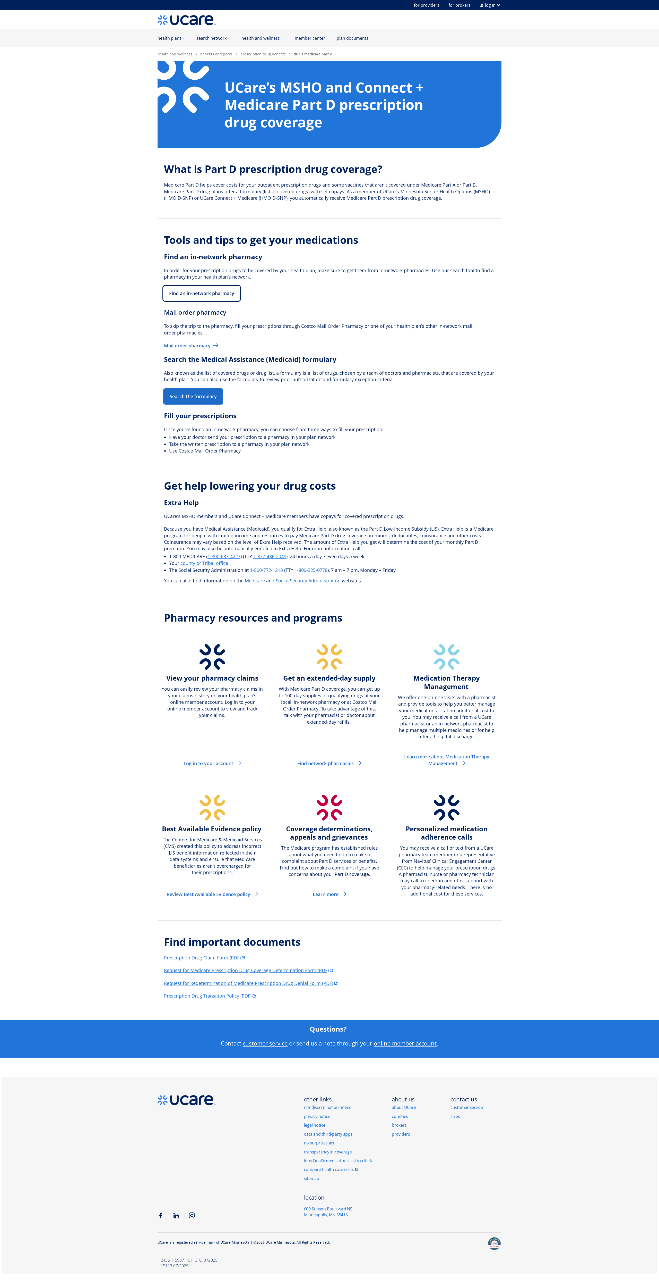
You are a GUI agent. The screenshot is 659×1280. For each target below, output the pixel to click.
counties (400, 1116)
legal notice (314, 1125)
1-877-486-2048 (269, 556)
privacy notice (317, 1116)
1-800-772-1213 (266, 570)
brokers (399, 1125)
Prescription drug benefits (263, 54)
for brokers (460, 5)
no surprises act (319, 1143)
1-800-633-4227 (223, 556)
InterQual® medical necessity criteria (339, 1161)
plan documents (352, 38)
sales (455, 1116)
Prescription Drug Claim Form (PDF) (202, 958)
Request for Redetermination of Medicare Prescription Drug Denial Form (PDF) (248, 983)
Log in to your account (208, 763)
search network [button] (211, 38)
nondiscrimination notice (327, 1107)
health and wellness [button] (260, 38)
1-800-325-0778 (310, 570)
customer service (265, 1043)
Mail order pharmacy (187, 345)
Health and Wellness (175, 54)
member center (310, 38)
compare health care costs (329, 1169)
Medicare (255, 581)
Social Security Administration (308, 581)
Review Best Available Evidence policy (208, 894)
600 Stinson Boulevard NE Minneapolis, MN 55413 (328, 1212)
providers (401, 1134)
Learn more (326, 894)
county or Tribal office (204, 563)
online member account (405, 1043)
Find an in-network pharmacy (201, 293)
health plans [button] (169, 38)
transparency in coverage (328, 1152)
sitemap (311, 1178)
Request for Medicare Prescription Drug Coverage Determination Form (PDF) (246, 970)
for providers (426, 5)
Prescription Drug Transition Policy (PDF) (208, 996)
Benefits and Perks (216, 54)
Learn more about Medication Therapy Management (446, 760)
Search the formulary (193, 396)
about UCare (404, 1107)
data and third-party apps (328, 1134)
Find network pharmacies (325, 763)
